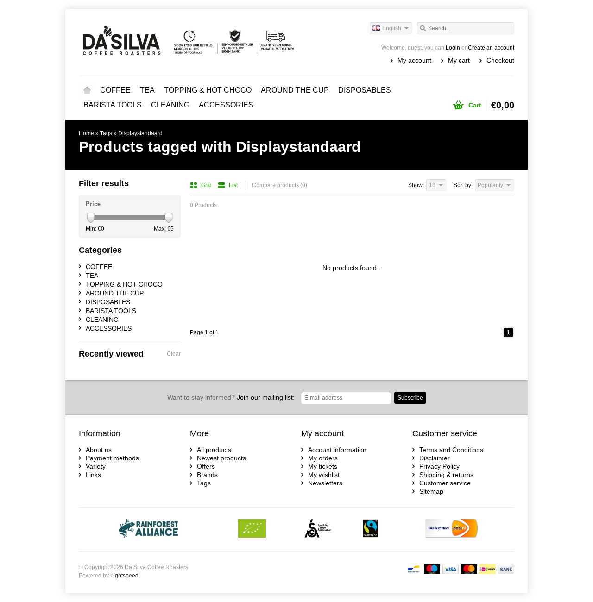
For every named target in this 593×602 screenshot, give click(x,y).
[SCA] (318, 529)
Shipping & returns (446, 474)
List (233, 185)
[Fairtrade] (370, 529)
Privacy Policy (439, 466)
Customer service (445, 483)
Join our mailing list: (231, 397)
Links (93, 474)
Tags (106, 133)
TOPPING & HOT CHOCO (208, 90)
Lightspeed (124, 575)
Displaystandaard (140, 133)
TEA (147, 90)
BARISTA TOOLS (112, 105)
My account (414, 60)
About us (99, 449)
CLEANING (170, 105)
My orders (323, 458)
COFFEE (115, 90)
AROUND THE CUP (295, 90)
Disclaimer (434, 458)
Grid (207, 185)
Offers (206, 466)
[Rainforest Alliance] (148, 529)
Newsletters (325, 483)
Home (87, 90)
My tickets (322, 466)
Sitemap (431, 491)
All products (214, 449)
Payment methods (112, 458)
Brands (207, 474)
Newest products (221, 458)
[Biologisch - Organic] (252, 529)
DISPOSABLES (364, 90)
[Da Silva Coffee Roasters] (187, 41)
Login (453, 47)
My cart (459, 60)
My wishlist (324, 474)
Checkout (500, 60)
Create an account (491, 47)
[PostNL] (451, 529)
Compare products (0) (279, 185)
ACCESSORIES (226, 105)
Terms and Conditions (451, 449)
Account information (337, 449)
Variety (96, 466)
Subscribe (410, 398)
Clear (174, 354)
